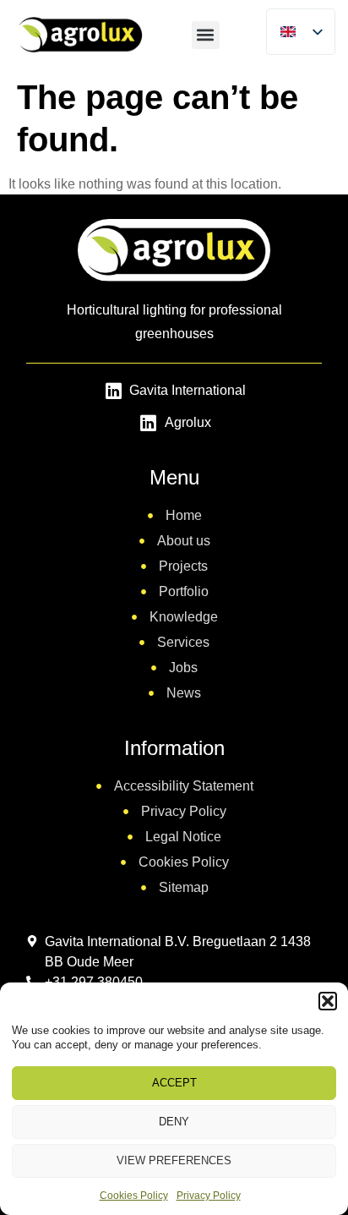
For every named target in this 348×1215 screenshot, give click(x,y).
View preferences (174, 1160)
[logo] (79, 34)
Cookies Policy (134, 1195)
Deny (174, 1121)
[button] (327, 1001)
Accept (174, 1082)
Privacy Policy (209, 1195)
